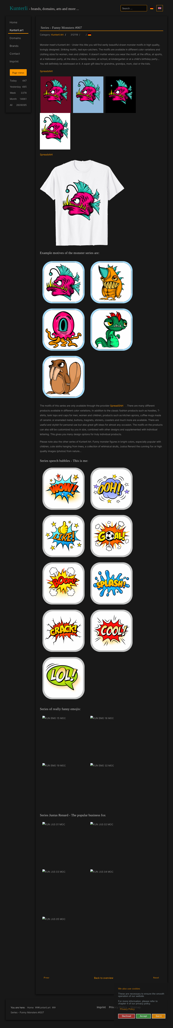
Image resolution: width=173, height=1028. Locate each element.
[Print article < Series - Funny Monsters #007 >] (82, 34)
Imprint (101, 1007)
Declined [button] (126, 1016)
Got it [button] (159, 1016)
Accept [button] (143, 1016)
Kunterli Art (57, 34)
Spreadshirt (46, 71)
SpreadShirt (116, 405)
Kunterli (19, 8)
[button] (118, 1009)
